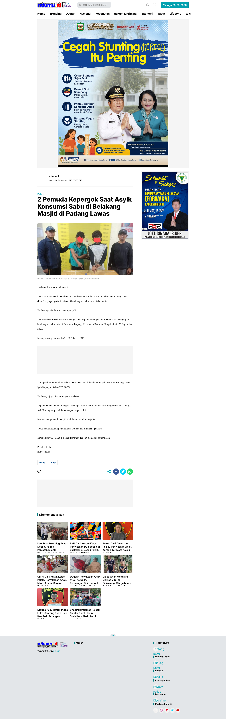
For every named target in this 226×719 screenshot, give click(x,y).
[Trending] (154, 5)
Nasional (85, 13)
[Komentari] (39, 471)
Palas (40, 194)
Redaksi (155, 676)
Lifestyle (175, 13)
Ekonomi (147, 13)
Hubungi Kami (155, 663)
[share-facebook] (116, 471)
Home (41, 13)
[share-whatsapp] (130, 471)
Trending (55, 13)
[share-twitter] (123, 471)
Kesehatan (102, 13)
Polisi (53, 462)
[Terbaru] (147, 5)
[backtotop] (113, 636)
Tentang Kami (155, 649)
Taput (161, 13)
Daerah (70, 13)
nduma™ (56, 651)
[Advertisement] (106, 656)
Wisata (190, 13)
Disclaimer (155, 700)
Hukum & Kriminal (125, 13)
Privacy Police (155, 687)
